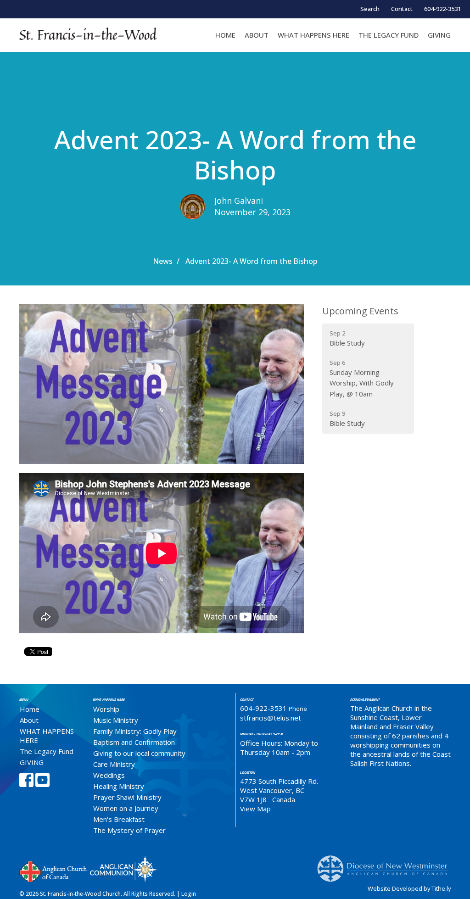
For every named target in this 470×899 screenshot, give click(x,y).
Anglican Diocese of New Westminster (385, 864)
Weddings (109, 775)
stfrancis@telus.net (270, 717)
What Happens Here (109, 700)
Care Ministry (114, 764)
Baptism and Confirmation (134, 742)
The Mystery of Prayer (129, 830)
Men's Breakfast (119, 819)
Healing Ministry (118, 786)
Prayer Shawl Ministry (127, 797)
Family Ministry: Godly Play (135, 731)
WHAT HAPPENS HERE (313, 34)
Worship (106, 709)
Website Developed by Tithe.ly (409, 888)
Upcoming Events (360, 311)
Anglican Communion (124, 869)
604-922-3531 (442, 9)
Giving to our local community (139, 753)
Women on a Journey (125, 808)
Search (370, 9)
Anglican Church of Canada (53, 870)
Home (225, 34)
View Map (255, 808)
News (163, 261)
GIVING (439, 34)
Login (188, 894)
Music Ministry (115, 720)
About (257, 34)
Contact (402, 9)
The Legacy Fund (388, 34)
